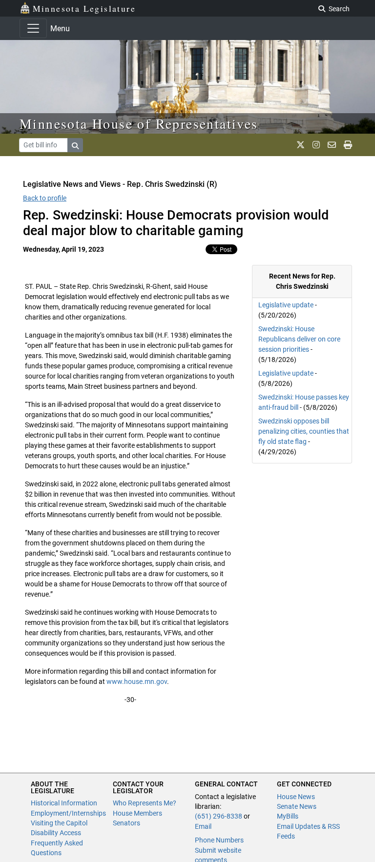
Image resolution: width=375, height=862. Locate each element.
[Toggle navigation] (33, 28)
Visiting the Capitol (59, 823)
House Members (137, 813)
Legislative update (285, 305)
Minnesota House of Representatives (139, 123)
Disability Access (56, 833)
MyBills (287, 816)
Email (203, 826)
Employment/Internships (68, 813)
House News (296, 797)
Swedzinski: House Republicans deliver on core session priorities (299, 339)
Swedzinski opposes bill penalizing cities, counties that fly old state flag (303, 431)
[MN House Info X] (300, 145)
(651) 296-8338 (218, 816)
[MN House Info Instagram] (316, 145)
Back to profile (44, 198)
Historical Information (64, 803)
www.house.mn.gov (136, 681)
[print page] (348, 145)
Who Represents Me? (144, 803)
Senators (126, 823)
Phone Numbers (219, 840)
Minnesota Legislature (84, 8)
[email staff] (332, 145)
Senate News (296, 806)
